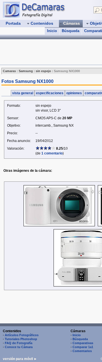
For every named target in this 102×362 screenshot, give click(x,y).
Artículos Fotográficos (22, 335)
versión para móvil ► (20, 359)
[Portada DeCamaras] (45, 9)
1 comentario (52, 153)
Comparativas (83, 343)
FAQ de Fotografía (18, 343)
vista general (22, 93)
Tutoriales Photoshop (21, 339)
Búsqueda (70, 31)
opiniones (74, 93)
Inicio (52, 31)
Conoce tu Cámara (19, 347)
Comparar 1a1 (83, 347)
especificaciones (49, 93)
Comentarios (82, 351)
